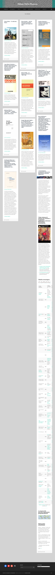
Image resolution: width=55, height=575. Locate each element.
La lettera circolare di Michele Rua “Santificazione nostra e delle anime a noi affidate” (44, 267)
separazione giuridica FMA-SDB (49, 448)
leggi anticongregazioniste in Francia (41, 421)
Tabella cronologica (42, 504)
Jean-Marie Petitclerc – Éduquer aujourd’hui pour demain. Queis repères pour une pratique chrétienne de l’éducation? (10, 67)
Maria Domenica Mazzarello (48, 327)
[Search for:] (27, 567)
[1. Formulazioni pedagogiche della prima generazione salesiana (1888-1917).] (44, 177)
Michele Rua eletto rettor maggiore (49, 359)
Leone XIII (40, 314)
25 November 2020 (42, 551)
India (48, 445)
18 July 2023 (24, 68)
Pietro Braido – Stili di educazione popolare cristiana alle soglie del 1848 (26, 23)
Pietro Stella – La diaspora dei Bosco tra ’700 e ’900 (26, 74)
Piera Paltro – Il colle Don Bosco (10, 22)
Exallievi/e (48, 458)
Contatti (44, 9)
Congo (48, 446)
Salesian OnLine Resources (27, 3)
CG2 (48, 331)
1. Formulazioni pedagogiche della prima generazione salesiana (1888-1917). (44, 172)
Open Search (51, 9)
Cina (49, 445)
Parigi (48, 337)
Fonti (19, 9)
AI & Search (12, 9)
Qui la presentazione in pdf (43, 272)
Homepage (6, 9)
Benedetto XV (41, 481)
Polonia (48, 385)
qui (46, 505)
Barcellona (48, 350)
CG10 (48, 434)
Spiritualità (37, 9)
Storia (24, 9)
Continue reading (8, 55)
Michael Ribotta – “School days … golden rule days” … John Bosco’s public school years (10, 111)
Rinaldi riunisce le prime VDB (48, 497)
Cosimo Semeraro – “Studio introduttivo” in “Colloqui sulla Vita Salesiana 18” (44, 23)
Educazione (30, 9)
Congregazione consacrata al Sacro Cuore (49, 415)
